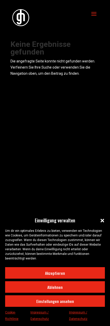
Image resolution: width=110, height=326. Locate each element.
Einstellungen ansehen (55, 301)
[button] (102, 220)
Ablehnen (55, 287)
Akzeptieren (55, 273)
